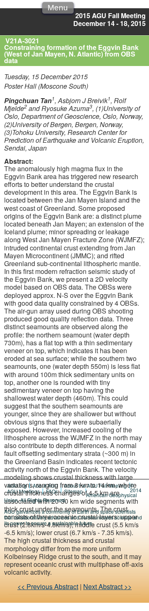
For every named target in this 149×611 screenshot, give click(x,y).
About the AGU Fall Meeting (95, 485)
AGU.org (16, 485)
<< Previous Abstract (47, 586)
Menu (58, 7)
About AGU (45, 485)
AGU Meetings (23, 491)
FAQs (52, 491)
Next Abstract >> (107, 586)
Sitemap (73, 491)
